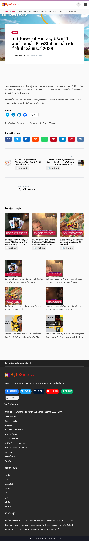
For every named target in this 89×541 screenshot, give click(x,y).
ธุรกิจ (7, 498)
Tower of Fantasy (50, 123)
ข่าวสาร (8, 506)
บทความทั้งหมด (11, 434)
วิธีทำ (7, 493)
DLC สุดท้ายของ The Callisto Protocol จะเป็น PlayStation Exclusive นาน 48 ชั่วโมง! (43, 242)
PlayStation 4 (22, 123)
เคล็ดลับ (8, 489)
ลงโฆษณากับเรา (11, 439)
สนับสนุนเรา (9, 452)
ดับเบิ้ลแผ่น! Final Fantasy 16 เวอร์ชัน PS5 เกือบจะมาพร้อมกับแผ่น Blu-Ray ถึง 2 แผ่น (16, 242)
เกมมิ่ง (15, 32)
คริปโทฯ (8, 502)
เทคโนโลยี (9, 484)
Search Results (11, 421)
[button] (10, 4)
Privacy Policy (10, 416)
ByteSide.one (20, 55)
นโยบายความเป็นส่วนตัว (14, 430)
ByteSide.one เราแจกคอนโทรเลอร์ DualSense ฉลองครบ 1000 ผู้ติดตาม (34, 412)
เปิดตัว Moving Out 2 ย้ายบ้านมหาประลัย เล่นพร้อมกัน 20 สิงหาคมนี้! (32, 529)
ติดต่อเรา (8, 425)
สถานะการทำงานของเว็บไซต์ (17, 448)
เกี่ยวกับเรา (9, 461)
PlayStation (10, 123)
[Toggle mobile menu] (85, 4)
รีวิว (6, 480)
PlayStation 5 (35, 123)
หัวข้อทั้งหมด (10, 457)
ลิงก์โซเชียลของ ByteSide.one (17, 443)
